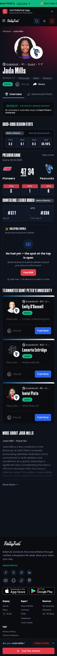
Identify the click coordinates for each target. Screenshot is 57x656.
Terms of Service (11, 635)
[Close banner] (51, 11)
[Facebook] (6, 572)
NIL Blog (50, 613)
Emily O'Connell (33, 307)
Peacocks (24, 78)
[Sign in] (52, 21)
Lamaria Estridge (34, 350)
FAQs (23, 613)
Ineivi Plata (30, 393)
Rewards (47, 610)
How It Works (27, 606)
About (5, 606)
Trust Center (27, 622)
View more (48, 155)
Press (5, 610)
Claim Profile (41, 643)
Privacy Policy (9, 631)
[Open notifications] (44, 21)
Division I (47, 78)
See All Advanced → (40, 133)
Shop (9, 613)
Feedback (26, 618)
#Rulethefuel (10, 565)
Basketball (12, 64)
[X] (14, 572)
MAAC (36, 78)
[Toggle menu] (4, 20)
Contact (25, 610)
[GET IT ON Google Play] (15, 591)
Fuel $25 (28, 272)
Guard (31, 64)
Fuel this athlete (31, 650)
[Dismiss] (53, 643)
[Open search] (37, 21)
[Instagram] (22, 572)
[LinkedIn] (29, 572)
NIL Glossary (48, 606)
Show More (9, 484)
